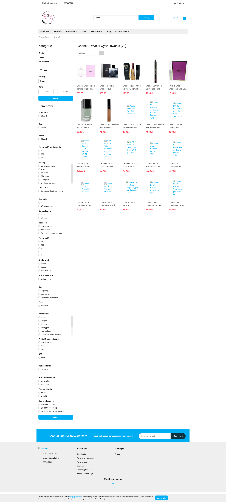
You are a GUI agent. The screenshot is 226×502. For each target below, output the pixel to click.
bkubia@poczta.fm (51, 458)
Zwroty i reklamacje (85, 474)
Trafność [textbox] (81, 53)
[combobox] (90, 53)
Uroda (41, 53)
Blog (109, 31)
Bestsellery (71, 31)
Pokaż (55, 417)
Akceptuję (161, 498)
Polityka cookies (83, 462)
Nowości (58, 31)
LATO (83, 31)
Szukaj (55, 98)
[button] (82, 448)
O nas (117, 454)
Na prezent (43, 62)
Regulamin (81, 454)
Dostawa (80, 466)
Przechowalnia (122, 31)
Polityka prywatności (85, 458)
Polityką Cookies (75, 497)
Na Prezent (96, 31)
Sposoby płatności (84, 470)
